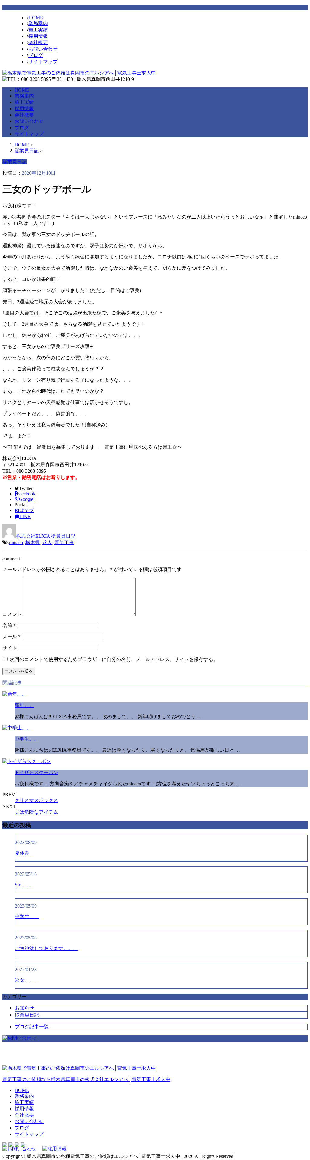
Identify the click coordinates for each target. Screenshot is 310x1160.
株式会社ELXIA (33, 536)
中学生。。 (27, 738)
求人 (47, 542)
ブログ (35, 55)
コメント (12, 614)
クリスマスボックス (36, 800)
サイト (9, 647)
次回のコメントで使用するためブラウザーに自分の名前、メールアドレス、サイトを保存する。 (114, 659)
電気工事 (64, 542)
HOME (35, 17)
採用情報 (38, 36)
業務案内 (38, 23)
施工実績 (38, 29)
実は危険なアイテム (36, 812)
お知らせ (24, 1007)
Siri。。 (23, 884)
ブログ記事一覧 (32, 1026)
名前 (9, 625)
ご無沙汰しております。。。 (46, 948)
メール (11, 636)
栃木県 (32, 542)
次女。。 (24, 980)
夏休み (22, 853)
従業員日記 (63, 536)
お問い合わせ (43, 48)
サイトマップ (43, 61)
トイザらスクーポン (36, 772)
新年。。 (24, 705)
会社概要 (38, 42)
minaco (16, 542)
